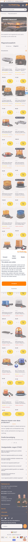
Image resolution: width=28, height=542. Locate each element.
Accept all (14, 283)
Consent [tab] (5, 257)
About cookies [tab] (14, 257)
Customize (14, 288)
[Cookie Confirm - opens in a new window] (21, 252)
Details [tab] (23, 257)
